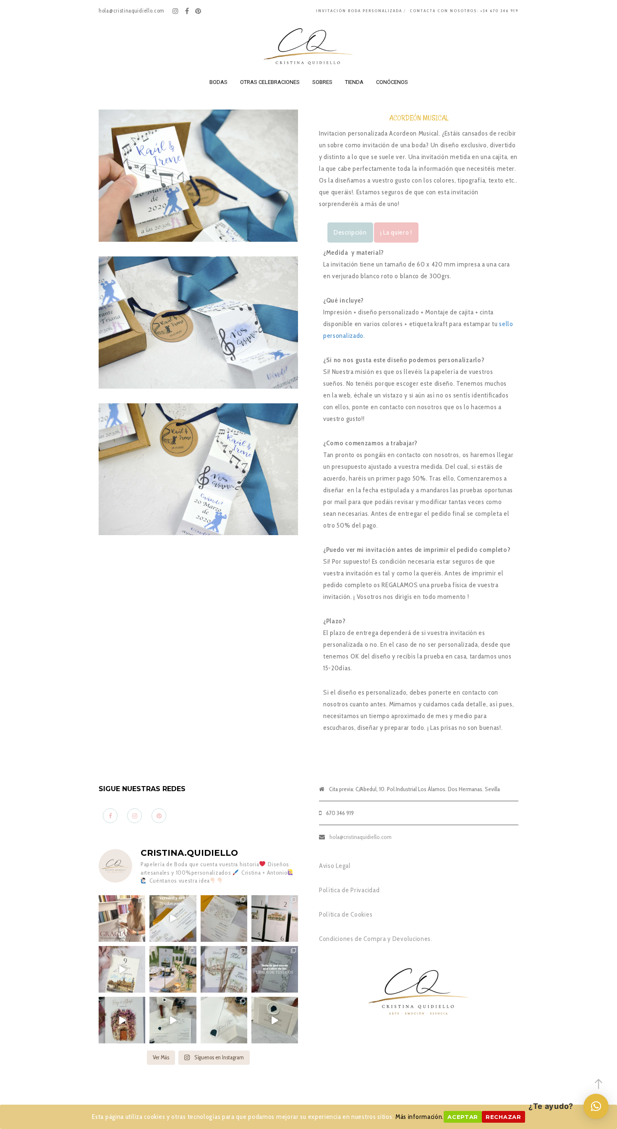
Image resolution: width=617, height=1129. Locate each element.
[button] (596, 1106)
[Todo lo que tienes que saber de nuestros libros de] (274, 969)
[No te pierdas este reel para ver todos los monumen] (122, 969)
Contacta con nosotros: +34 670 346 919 (464, 10)
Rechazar (503, 1116)
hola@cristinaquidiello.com (360, 837)
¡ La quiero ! (396, 232)
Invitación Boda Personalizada (359, 10)
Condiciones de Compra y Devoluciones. (375, 939)
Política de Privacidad (349, 890)
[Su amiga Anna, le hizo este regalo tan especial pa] (122, 1020)
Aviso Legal (335, 866)
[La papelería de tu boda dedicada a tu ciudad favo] (172, 969)
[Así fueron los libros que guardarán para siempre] (224, 969)
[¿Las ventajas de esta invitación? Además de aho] (172, 918)
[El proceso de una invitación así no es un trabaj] (172, 1020)
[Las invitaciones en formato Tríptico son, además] (224, 918)
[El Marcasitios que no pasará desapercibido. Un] (274, 1020)
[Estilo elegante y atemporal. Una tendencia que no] (224, 1020)
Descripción (350, 232)
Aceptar (462, 1116)
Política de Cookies (345, 914)
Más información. (419, 1117)
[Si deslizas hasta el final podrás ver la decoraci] (274, 918)
